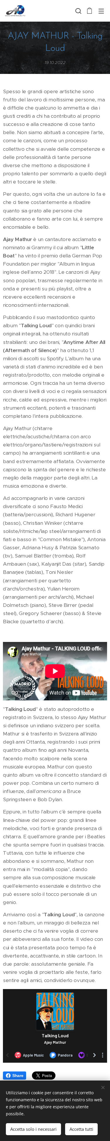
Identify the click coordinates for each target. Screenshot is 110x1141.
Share (17, 1075)
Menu (101, 11)
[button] (78, 11)
